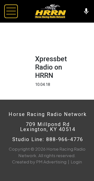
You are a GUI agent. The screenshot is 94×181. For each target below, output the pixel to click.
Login (76, 161)
